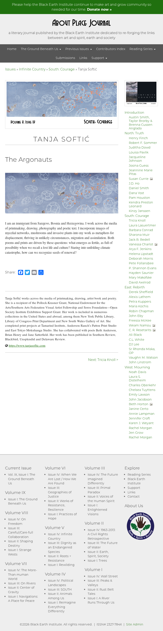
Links (83, 58)
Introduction (134, 112)
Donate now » (99, 9)
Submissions (65, 58)
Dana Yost (136, 193)
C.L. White (136, 340)
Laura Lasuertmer (142, 225)
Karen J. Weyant (141, 423)
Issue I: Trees (97, 560)
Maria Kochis (138, 306)
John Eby (136, 316)
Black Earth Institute (136, 481)
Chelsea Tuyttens (142, 390)
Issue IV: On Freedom (17, 521)
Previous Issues (77, 49)
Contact (134, 496)
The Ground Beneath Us (40, 49)
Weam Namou (140, 325)
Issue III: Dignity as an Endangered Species (62, 547)
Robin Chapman (141, 311)
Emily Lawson (139, 394)
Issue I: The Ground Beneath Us (23, 501)
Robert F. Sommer (143, 143)
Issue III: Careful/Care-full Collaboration (20, 532)
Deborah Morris (141, 258)
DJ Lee (134, 344)
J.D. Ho (134, 183)
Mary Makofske (140, 277)
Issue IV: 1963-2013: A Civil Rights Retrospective (101, 534)
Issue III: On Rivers (22, 583)
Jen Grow (136, 433)
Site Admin (134, 624)
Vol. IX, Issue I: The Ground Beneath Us (21, 478)
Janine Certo (138, 409)
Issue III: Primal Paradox (99, 490)
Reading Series (141, 49)
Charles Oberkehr (142, 385)
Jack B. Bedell (139, 240)
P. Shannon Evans (142, 268)
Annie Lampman (142, 414)
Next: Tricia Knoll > (103, 359)
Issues (10, 69)
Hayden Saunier (141, 273)
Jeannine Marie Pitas (141, 172)
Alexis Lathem (139, 297)
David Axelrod (139, 282)
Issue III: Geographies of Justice (60, 492)
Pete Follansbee (141, 263)
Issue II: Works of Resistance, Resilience (60, 505)
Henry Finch (138, 138)
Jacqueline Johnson (137, 159)
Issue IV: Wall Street (103, 576)
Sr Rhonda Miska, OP (142, 351)
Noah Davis (137, 372)
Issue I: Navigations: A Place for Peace (23, 598)
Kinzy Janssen (139, 211)
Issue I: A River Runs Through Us (101, 600)
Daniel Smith (139, 188)
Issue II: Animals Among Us (60, 596)
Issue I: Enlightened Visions (97, 509)
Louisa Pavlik (138, 152)
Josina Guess (139, 165)
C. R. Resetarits (140, 330)
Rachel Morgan (140, 428)
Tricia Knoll (137, 220)
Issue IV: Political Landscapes (60, 582)
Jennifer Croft (139, 418)
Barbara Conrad (141, 230)
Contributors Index (110, 49)
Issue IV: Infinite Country (60, 536)
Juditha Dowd (139, 147)
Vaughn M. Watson (143, 357)
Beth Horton (138, 404)
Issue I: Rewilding (61, 565)
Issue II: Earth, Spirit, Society (98, 554)
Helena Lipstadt (141, 254)
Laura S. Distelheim (137, 378)
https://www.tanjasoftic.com (27, 345)
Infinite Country (32, 69)
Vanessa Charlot (141, 244)
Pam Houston (139, 198)
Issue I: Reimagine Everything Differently (62, 606)
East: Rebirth (135, 287)
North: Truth (134, 133)
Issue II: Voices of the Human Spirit (101, 498)
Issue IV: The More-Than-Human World (22, 574)
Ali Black (135, 335)
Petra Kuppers (140, 301)
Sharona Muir (139, 235)
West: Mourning (137, 367)
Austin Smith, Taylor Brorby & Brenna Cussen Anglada (140, 122)
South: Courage (62, 69)
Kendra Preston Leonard (141, 204)
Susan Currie (139, 179)
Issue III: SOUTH (60, 589)
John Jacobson (140, 399)
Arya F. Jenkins (140, 249)
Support (98, 58)
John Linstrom (140, 362)
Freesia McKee (140, 320)
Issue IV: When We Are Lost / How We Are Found (62, 478)
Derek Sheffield (141, 292)
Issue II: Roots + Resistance (59, 558)
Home (12, 49)
